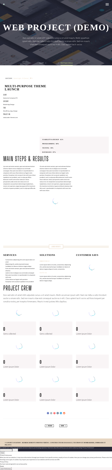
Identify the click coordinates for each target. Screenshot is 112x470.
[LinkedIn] (61, 413)
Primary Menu (107, 4)
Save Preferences (6, 468)
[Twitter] (51, 413)
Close (2, 453)
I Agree (15, 450)
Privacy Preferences (6, 450)
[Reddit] (64, 413)
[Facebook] (48, 413)
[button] (56, 246)
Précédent (50, 425)
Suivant (62, 425)
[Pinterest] (54, 413)
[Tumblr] (58, 413)
